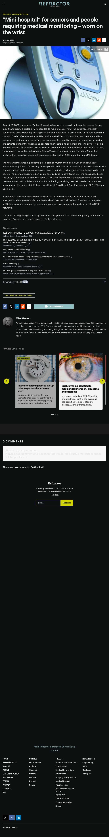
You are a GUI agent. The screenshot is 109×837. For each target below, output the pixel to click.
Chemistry (34, 770)
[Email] (104, 40)
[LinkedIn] (94, 40)
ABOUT (6, 770)
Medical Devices (63, 781)
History (32, 774)
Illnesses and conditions (66, 762)
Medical (32, 777)
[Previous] (6, 381)
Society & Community (89, 358)
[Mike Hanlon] (8, 322)
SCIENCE (33, 759)
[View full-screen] (106, 49)
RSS (4, 792)
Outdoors (86, 770)
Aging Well (39, 357)
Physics (32, 781)
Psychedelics (62, 785)
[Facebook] (83, 40)
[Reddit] (99, 40)
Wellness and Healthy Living (15, 14)
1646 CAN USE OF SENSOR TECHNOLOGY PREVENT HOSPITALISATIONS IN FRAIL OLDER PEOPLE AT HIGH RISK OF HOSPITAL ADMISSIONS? (53, 241)
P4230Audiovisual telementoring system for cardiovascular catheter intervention (36, 256)
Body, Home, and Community (15, 249)
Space (32, 785)
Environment (35, 762)
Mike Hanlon (23, 318)
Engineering (87, 762)
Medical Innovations (65, 770)
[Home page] (54, 4)
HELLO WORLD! (9, 762)
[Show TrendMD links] (105, 281)
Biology (32, 766)
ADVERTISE (8, 777)
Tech (84, 766)
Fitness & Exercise (64, 802)
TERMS (6, 781)
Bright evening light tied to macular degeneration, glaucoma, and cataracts (54, 389)
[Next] (102, 381)
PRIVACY (7, 785)
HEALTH (59, 759)
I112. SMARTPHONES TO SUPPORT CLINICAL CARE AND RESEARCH (33, 233)
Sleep (58, 806)
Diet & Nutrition (63, 798)
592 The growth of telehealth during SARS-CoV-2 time (26, 271)
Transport (86, 774)
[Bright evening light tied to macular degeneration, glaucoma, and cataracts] (54, 367)
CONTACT (7, 788)
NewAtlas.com (88, 759)
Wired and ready (10, 263)
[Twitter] (88, 40)
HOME (5, 759)
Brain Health (61, 766)
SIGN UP (6, 766)
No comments (56, 306)
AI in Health (61, 774)
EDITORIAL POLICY (11, 774)
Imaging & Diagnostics (66, 777)
